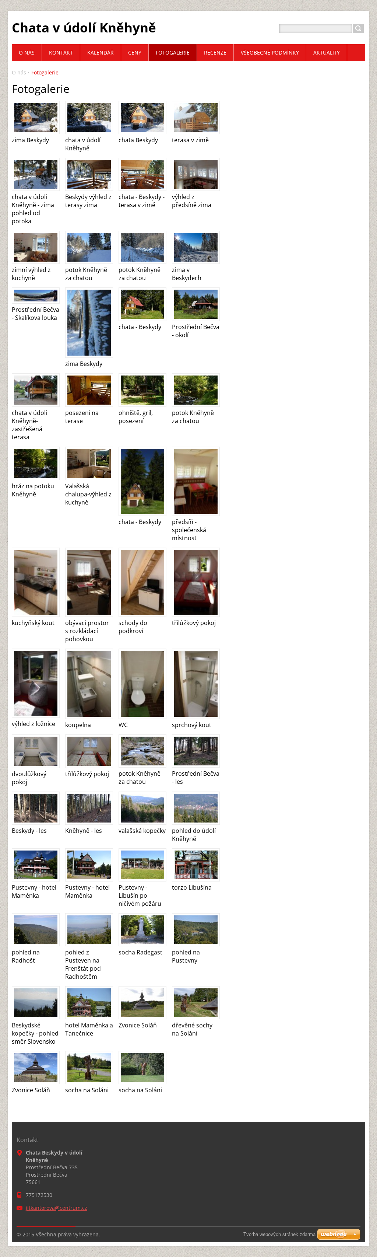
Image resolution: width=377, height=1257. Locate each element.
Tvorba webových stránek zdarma (279, 1234)
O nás (19, 72)
